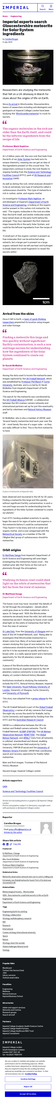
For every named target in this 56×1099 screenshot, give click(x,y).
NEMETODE (29, 734)
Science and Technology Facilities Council (23, 791)
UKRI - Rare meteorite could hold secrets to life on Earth (25, 895)
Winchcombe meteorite (27, 113)
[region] (28, 1078)
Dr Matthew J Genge (11, 853)
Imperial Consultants (11, 1033)
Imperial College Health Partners (16, 1028)
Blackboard (7, 968)
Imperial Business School (13, 996)
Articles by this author (13, 832)
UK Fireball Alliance (15, 400)
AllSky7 (26, 738)
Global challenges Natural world (15, 946)
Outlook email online (11, 978)
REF (4, 922)
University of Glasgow (34, 631)
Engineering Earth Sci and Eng (15, 911)
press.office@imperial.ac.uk (20, 829)
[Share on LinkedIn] (7, 844)
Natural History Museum (39, 409)
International (8, 929)
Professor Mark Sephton (29, 198)
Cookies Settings (28, 1079)
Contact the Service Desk (13, 970)
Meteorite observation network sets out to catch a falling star (28, 877)
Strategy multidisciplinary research (17, 918)
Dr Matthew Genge (12, 555)
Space (5, 936)
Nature (5, 939)
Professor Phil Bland (31, 381)
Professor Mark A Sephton (13, 865)
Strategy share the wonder (14, 943)
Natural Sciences (10, 994)
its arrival (13, 104)
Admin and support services (14, 1007)
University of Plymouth (18, 693)
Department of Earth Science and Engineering (21, 902)
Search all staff (9, 1015)
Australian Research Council (29, 720)
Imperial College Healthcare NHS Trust (18, 1031)
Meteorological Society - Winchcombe (18, 892)
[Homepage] (20, 7)
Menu (51, 9)
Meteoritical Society (12, 534)
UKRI (5, 786)
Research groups (10, 1012)
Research (6, 925)
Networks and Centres (12, 1010)
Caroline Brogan (11, 39)
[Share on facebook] (4, 844)
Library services (9, 975)
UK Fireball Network (35, 378)
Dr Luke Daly (9, 631)
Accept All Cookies (28, 1094)
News (5, 16)
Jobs (5, 973)
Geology (6, 950)
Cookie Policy (31, 1074)
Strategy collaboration (12, 915)
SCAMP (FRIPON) (27, 731)
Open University (13, 687)
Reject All (28, 1087)
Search (43, 9)
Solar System (23, 159)
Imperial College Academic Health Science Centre (23, 1026)
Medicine (6, 991)
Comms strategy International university (19, 932)
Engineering (16, 16)
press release (38, 698)
